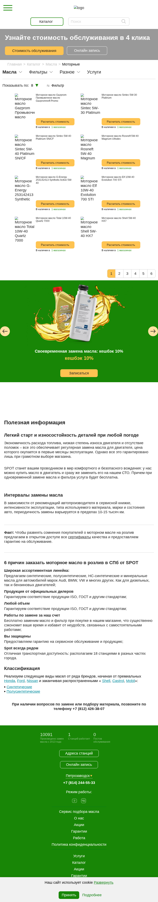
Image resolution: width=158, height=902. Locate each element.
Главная (14, 64)
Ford (21, 681)
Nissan (32, 681)
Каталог (34, 64)
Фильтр (57, 85)
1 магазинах (58, 127)
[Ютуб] (74, 801)
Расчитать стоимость (55, 121)
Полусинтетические (23, 691)
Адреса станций (79, 753)
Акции (79, 869)
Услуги (79, 856)
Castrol (118, 681)
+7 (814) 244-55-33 (79, 783)
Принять (69, 895)
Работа (79, 838)
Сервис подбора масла (79, 812)
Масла (51, 64)
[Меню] (7, 7)
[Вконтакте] (83, 801)
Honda (9, 681)
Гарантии (79, 876)
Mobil (130, 681)
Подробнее (92, 895)
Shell (106, 681)
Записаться (79, 373)
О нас (79, 818)
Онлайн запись (87, 50)
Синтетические (19, 687)
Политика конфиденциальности (79, 844)
